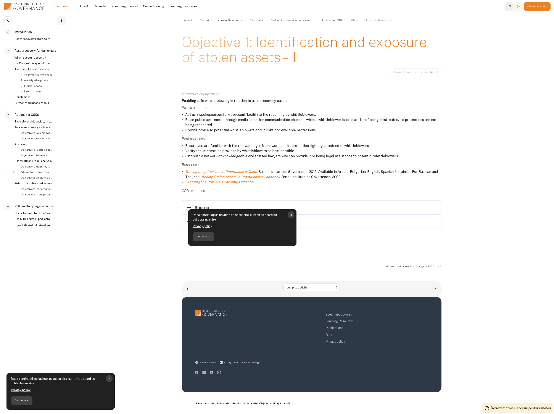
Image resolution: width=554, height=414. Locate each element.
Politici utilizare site (245, 403)
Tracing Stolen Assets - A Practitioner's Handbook (240, 177)
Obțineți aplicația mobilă (274, 403)
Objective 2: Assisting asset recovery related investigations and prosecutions (37, 177)
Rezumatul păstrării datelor (213, 403)
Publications (334, 328)
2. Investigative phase (34, 80)
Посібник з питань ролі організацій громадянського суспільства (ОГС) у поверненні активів (33, 219)
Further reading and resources (33, 103)
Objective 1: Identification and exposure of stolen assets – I (37, 166)
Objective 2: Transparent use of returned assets (37, 194)
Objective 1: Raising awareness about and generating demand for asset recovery (37, 132)
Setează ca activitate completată (416, 72)
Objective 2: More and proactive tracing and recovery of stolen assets (37, 155)
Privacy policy (21, 390)
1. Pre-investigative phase (37, 74)
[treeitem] (35, 37)
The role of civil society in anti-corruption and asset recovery (33, 121)
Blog (329, 335)
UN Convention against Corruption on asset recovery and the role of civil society (33, 63)
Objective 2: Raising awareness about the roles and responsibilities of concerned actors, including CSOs (37, 138)
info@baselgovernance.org (241, 362)
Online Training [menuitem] (153, 6)
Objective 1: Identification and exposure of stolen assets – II (37, 172)
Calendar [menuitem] (100, 6)
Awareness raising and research (33, 127)
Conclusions (22, 97)
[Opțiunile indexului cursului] (61, 20)
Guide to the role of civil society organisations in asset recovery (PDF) (33, 213)
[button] (509, 6)
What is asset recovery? (30, 57)
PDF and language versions (33, 206)
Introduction (23, 32)
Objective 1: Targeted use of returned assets (37, 188)
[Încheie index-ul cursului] (7, 20)
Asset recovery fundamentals (35, 50)
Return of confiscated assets (33, 183)
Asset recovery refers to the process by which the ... (33, 38)
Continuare (21, 400)
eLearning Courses (339, 314)
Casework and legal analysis (33, 161)
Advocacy (20, 144)
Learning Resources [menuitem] (183, 6)
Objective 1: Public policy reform (37, 149)
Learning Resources (340, 321)
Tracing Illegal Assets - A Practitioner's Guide (221, 172)
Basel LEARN (208, 362)
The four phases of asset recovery (33, 69)
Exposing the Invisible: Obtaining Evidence (219, 182)
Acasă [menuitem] (84, 6)
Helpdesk (61, 6)
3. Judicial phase (31, 85)
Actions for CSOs (26, 114)
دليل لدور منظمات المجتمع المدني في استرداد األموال (33, 224)
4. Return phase (31, 91)
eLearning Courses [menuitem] (125, 6)
